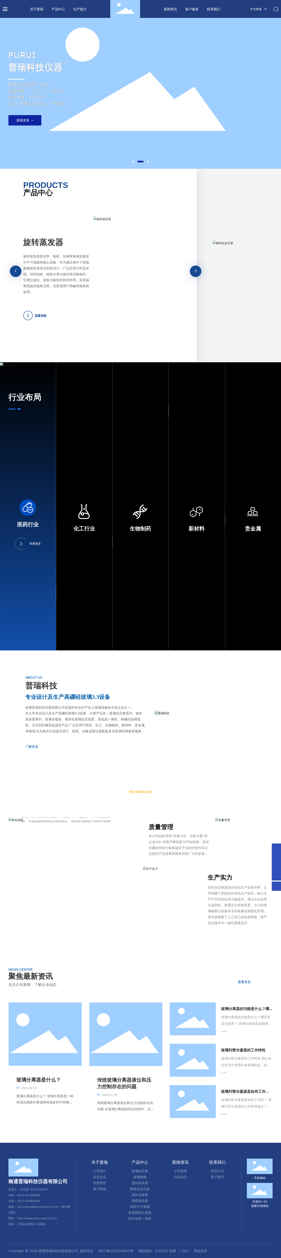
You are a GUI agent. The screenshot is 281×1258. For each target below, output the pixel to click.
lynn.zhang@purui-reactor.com (38, 1206)
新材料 (197, 529)
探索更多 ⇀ (24, 122)
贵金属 (253, 529)
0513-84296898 (28, 1195)
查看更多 (35, 543)
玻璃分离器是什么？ (38, 1080)
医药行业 (28, 525)
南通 (172, 1251)
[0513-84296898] (276, 848)
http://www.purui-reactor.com (37, 1218)
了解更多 (31, 746)
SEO (185, 1251)
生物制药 (140, 529)
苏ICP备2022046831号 (116, 1251)
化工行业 (84, 529)
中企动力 (161, 1251)
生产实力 (220, 877)
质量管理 (161, 827)
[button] (133, 161)
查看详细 (63, 309)
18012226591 (38, 1189)
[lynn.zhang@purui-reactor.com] (276, 866)
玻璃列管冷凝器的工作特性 (243, 1050)
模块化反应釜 (70, 248)
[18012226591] (276, 857)
